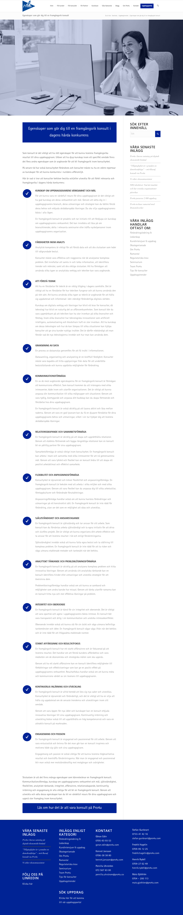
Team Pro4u (136, 266)
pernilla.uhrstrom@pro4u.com (111, 875)
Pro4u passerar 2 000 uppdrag (143, 198)
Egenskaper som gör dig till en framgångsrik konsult (46, 16)
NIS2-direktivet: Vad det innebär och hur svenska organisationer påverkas (144, 188)
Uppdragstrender (138, 275)
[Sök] (157, 6)
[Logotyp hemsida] (35, 6)
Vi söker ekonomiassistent (141, 179)
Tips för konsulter (138, 271)
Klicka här (28, 884)
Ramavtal (134, 254)
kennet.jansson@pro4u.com (109, 860)
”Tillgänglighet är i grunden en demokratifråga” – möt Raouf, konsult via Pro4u (143, 169)
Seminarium (136, 262)
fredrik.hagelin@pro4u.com (145, 853)
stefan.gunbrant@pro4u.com (146, 838)
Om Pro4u (135, 250)
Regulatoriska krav (139, 258)
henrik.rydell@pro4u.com (144, 868)
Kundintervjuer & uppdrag (143, 241)
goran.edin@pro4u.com (107, 845)
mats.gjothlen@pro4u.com (145, 883)
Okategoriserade (138, 245)
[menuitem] (51, 6)
